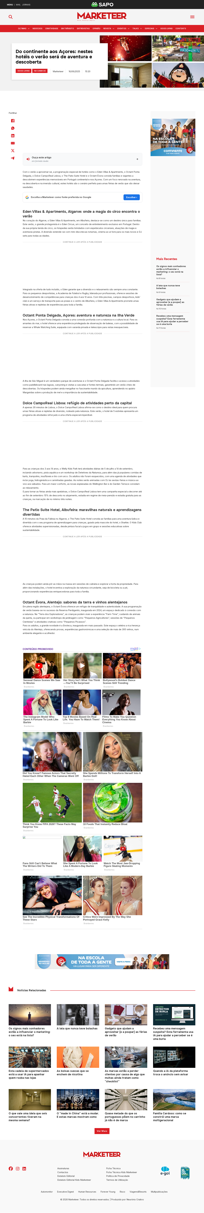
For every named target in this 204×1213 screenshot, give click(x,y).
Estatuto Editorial (66, 1176)
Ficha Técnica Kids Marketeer (121, 1172)
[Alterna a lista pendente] (29, 28)
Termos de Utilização (117, 1179)
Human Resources (87, 1191)
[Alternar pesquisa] (11, 17)
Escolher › (131, 197)
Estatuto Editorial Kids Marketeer (74, 1179)
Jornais (26, 5)
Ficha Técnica (113, 1168)
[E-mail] (13, 143)
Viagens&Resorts (138, 1191)
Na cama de (40, 71)
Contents (180, 28)
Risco (122, 1191)
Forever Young (108, 1191)
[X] (13, 151)
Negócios (37, 28)
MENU (10, 5)
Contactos (62, 1172)
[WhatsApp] (13, 128)
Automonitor (47, 1191)
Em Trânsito (67, 28)
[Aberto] (192, 17)
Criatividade (51, 28)
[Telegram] (13, 158)
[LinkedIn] (13, 136)
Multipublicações (159, 1191)
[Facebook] (13, 121)
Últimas (22, 28)
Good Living (166, 28)
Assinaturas (63, 1168)
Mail (18, 5)
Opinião (96, 28)
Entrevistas (83, 28)
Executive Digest (65, 1191)
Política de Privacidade (118, 1176)
